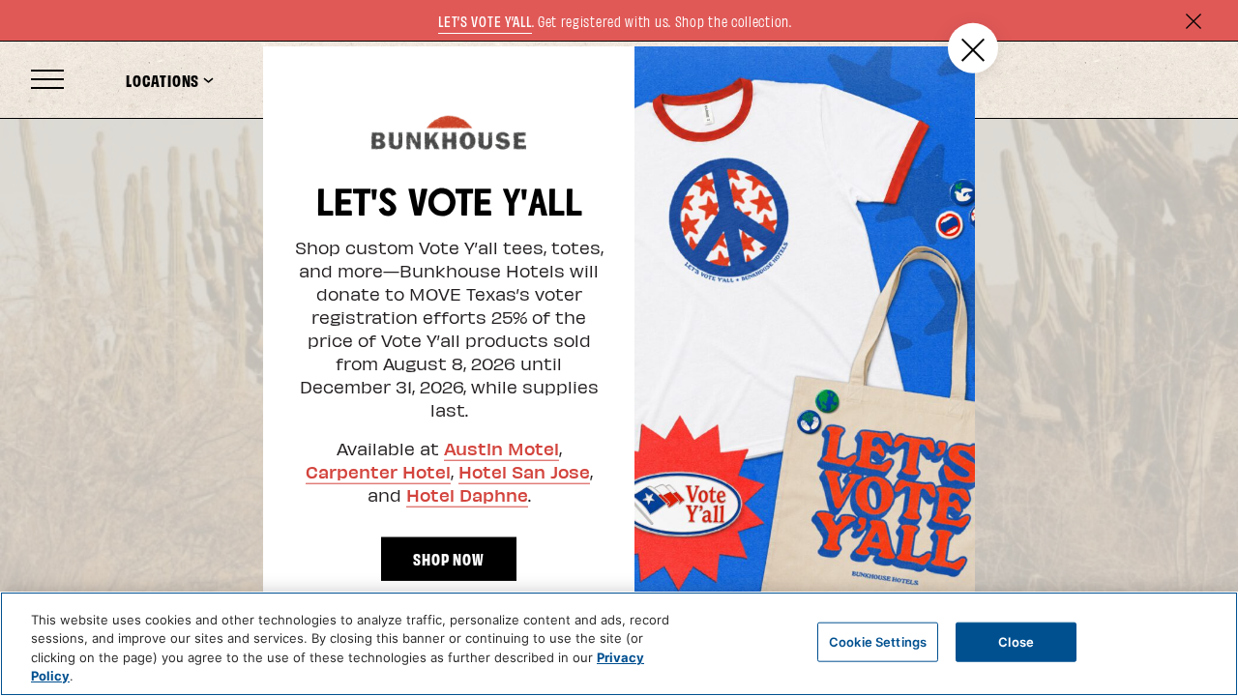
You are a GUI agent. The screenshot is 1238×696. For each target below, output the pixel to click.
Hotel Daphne (467, 493)
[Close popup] (973, 48)
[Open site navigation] (47, 80)
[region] (619, 644)
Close (1016, 642)
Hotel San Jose (524, 470)
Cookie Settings (878, 642)
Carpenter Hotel (378, 470)
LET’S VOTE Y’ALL (484, 21)
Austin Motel (501, 447)
